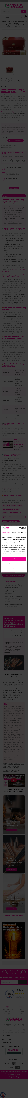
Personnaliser (13, 563)
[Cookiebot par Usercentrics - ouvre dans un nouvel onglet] (19, 528)
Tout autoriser (14, 558)
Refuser (14, 569)
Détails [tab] (14, 532)
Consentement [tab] (6, 532)
